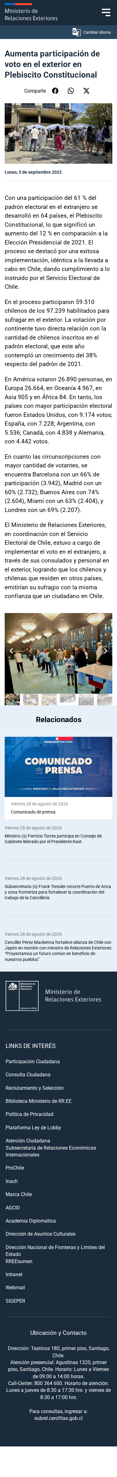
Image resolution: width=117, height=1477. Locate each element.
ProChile (15, 1167)
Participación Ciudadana (33, 1061)
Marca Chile (19, 1194)
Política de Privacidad (29, 1114)
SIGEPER (15, 1300)
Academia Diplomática (31, 1220)
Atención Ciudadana (28, 1140)
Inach (12, 1181)
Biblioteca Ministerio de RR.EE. (39, 1101)
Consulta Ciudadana (28, 1074)
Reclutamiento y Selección (35, 1087)
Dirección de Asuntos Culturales (41, 1233)
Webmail (15, 1287)
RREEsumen (19, 1261)
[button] (105, 650)
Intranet (14, 1274)
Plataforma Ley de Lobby (33, 1127)
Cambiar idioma (97, 32)
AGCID (13, 1207)
